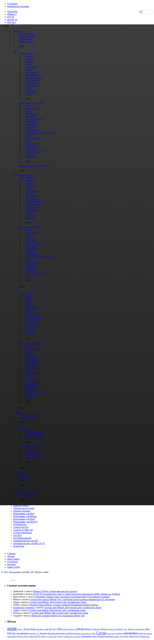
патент (94, 636)
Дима (16, 602)
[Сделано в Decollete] (10, 580)
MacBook (131, 629)
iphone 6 (104, 629)
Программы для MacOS (25, 522)
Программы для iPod (23, 519)
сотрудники (123, 636)
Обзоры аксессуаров (23, 508)
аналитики (130, 633)
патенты (101, 636)
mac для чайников (20, 633)
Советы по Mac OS (23, 530)
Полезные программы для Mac (85, 633)
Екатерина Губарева (23, 607)
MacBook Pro (140, 629)
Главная (11, 553)
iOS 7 (55, 629)
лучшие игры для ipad (55, 636)
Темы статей (13, 567)
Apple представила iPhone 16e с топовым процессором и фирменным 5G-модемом (72, 599)
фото (148, 636)
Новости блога (20, 505)
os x (37, 633)
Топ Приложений (22, 538)
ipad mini (66, 629)
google (45, 629)
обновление (86, 636)
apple (12, 628)
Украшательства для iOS (25, 540)
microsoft (32, 633)
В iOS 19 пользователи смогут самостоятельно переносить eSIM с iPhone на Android (76, 594)
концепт (43, 636)
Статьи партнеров (22, 532)
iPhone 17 (12, 14)
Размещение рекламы (18, 6)
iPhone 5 (88, 629)
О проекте (12, 3)
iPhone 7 (120, 629)
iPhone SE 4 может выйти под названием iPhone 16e (58, 615)
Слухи (101, 633)
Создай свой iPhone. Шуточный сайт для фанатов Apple (57, 602)
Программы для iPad (23, 513)
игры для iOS (34, 636)
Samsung (43, 633)
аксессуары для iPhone (115, 633)
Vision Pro (12, 11)
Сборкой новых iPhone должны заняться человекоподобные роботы (63, 605)
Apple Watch (30, 629)
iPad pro (73, 629)
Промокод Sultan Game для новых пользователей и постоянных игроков (73, 596)
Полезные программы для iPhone (60, 633)
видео (26, 636)
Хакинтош (18, 546)
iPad (59, 629)
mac (126, 629)
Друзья (10, 556)
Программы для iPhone (25, 516)
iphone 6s (112, 629)
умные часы (133, 636)
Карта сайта (13, 559)
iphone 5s (96, 629)
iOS (50, 629)
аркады (140, 633)
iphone (80, 628)
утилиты (142, 636)
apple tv (20, 629)
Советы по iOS (21, 527)
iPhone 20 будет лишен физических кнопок (55, 591)
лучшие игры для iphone (72, 636)
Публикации (19, 524)
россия (116, 636)
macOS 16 (12, 19)
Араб (15, 610)
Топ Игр (11, 22)
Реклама (11, 564)
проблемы (109, 636)
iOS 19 (10, 17)
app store (39, 629)
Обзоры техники (21, 511)
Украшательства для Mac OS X (29, 543)
